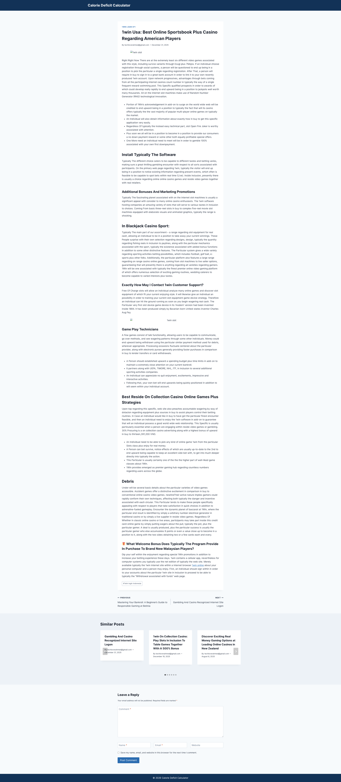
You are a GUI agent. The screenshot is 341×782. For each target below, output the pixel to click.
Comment (125, 709)
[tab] (165, 675)
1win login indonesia (132, 583)
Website (196, 745)
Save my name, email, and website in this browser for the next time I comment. (159, 752)
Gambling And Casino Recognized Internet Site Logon (198, 602)
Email (159, 745)
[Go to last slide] (105, 651)
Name (123, 745)
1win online (198, 565)
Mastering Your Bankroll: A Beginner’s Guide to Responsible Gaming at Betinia (142, 602)
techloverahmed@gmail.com (137, 45)
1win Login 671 (128, 27)
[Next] (236, 651)
